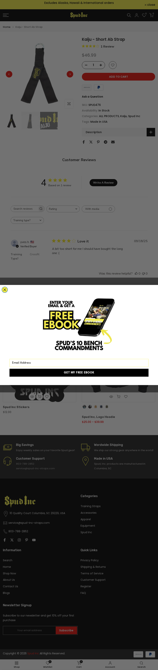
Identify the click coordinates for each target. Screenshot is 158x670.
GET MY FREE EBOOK (79, 372)
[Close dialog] (5, 290)
